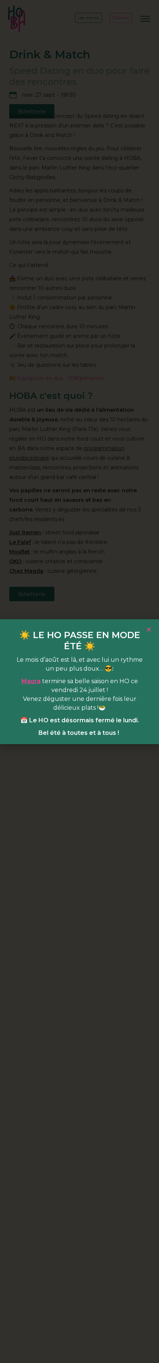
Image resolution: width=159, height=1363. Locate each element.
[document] (79, 681)
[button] (149, 629)
